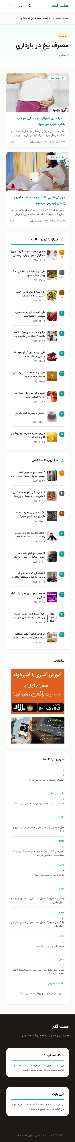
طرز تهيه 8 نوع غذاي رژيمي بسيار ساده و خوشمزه (30, 294)
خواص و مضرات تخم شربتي (30, 413)
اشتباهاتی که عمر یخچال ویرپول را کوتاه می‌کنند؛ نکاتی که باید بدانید (29, 576)
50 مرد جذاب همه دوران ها (49, 875)
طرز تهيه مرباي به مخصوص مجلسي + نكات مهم (30, 314)
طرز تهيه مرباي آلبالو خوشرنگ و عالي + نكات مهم (29, 355)
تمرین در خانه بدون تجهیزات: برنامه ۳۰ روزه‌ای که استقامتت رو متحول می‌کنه (38, 853)
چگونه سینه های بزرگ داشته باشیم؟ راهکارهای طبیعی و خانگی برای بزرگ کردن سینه (29, 335)
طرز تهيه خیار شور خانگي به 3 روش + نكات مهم (29, 274)
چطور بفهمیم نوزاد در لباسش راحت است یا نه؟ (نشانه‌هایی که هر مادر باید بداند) (29, 535)
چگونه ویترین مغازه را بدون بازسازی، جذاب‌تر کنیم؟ (30, 515)
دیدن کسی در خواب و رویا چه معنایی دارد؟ (42, 994)
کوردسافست (31, 1066)
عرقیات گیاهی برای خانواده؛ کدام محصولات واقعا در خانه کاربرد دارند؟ (29, 636)
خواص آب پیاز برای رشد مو (50, 946)
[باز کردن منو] (10, 6)
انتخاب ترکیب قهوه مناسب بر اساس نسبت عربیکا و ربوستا (29, 494)
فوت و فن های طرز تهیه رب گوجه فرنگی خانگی (30, 395)
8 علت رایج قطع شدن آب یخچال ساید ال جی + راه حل (29, 555)
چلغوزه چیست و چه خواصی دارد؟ (46, 780)
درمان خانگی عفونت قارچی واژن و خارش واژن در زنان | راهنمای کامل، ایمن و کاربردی (28, 254)
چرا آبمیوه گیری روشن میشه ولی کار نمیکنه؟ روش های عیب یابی (28, 616)
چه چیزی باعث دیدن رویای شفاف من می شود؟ (39, 804)
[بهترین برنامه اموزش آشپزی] (37, 691)
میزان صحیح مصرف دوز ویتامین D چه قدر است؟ (28, 435)
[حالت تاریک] (20, 6)
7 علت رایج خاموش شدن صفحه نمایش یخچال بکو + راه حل (29, 474)
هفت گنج (60, 1026)
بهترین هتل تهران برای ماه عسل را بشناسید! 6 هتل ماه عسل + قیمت (38, 972)
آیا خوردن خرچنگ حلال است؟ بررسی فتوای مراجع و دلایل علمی (37, 901)
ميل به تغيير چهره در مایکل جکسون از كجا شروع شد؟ (38, 829)
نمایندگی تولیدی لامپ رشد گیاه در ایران (28, 596)
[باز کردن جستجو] (29, 6)
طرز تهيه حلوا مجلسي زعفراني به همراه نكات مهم (29, 375)
